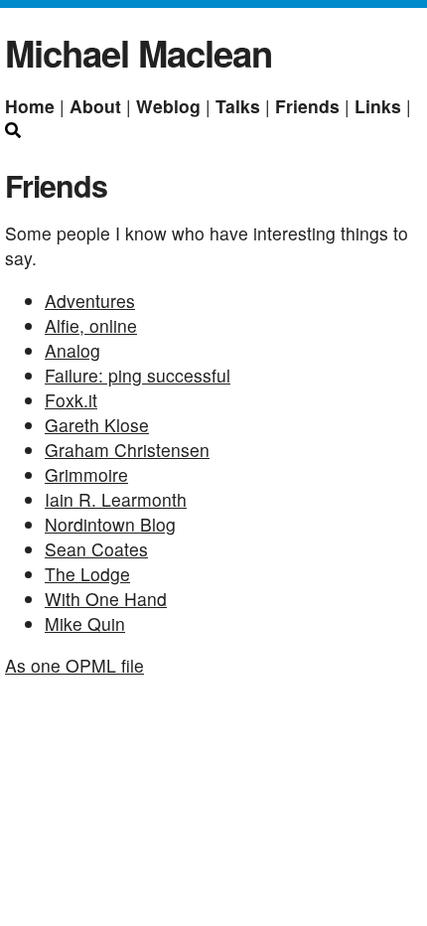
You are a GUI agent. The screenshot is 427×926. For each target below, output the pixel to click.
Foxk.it (71, 399)
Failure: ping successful (137, 375)
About (98, 105)
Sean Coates (96, 549)
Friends (310, 105)
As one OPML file (74, 665)
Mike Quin (85, 623)
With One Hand (106, 598)
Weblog (171, 105)
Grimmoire (86, 474)
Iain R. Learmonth (116, 499)
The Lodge (87, 573)
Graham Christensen (127, 449)
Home (32, 105)
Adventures (90, 300)
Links (380, 105)
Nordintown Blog (110, 524)
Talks (240, 105)
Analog (72, 350)
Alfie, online (91, 325)
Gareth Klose (97, 424)
